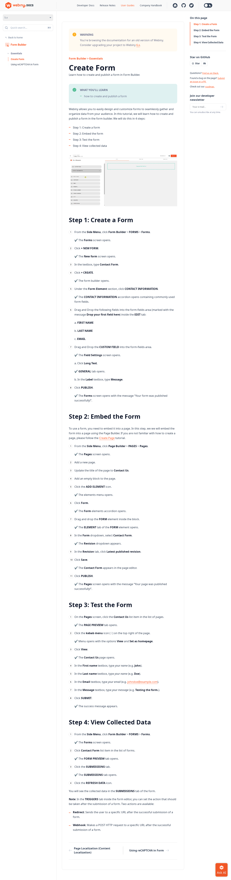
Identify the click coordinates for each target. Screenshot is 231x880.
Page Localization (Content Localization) (92, 850)
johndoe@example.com (142, 682)
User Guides (127, 5)
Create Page (107, 438)
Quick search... (30, 27)
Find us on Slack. (210, 73)
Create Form (17, 59)
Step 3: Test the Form (205, 36)
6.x (138, 45)
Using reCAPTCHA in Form (24, 64)
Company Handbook (151, 5)
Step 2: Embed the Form (206, 30)
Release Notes (108, 5)
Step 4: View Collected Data (208, 42)
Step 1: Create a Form (205, 24)
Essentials (16, 53)
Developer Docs (85, 5)
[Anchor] (136, 205)
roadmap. (210, 86)
